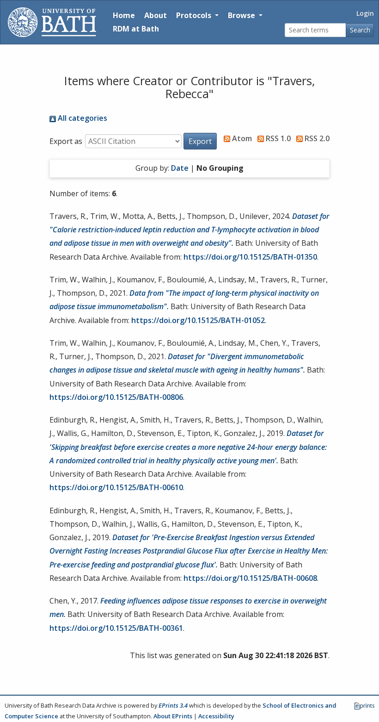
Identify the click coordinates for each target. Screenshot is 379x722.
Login (365, 13)
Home (124, 15)
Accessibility (216, 716)
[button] (200, 141)
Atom (241, 138)
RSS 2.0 (316, 138)
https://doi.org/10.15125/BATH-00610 (116, 487)
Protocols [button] (194, 15)
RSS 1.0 (277, 138)
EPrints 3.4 (173, 705)
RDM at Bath (136, 29)
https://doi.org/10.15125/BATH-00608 (250, 578)
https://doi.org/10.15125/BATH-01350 (250, 257)
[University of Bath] (52, 22)
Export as (65, 141)
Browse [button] (242, 15)
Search (360, 29)
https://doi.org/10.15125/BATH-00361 (116, 628)
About (155, 15)
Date (180, 168)
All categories (81, 118)
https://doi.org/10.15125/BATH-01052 (198, 320)
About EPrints (172, 716)
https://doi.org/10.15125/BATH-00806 (116, 397)
